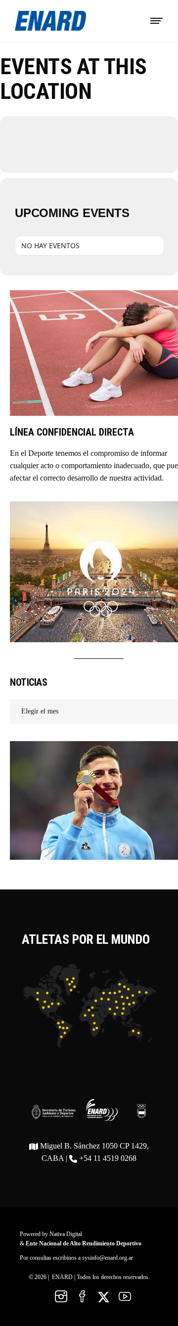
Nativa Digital (65, 1234)
